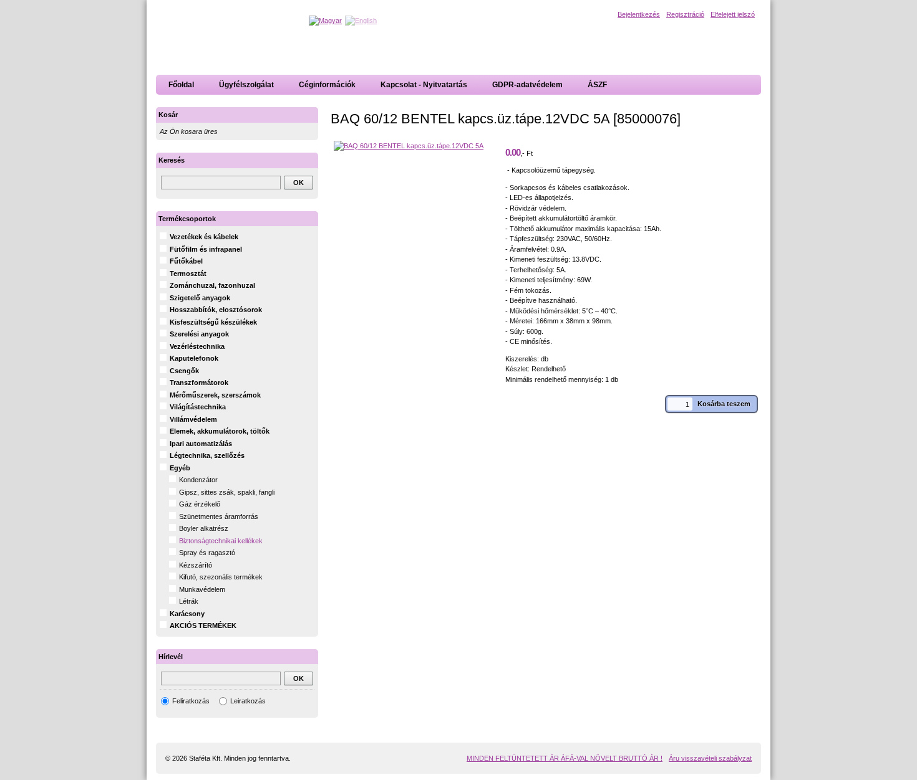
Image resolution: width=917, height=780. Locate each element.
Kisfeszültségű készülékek (213, 322)
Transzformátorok (199, 382)
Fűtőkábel (186, 261)
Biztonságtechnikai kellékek (221, 541)
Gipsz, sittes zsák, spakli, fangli (226, 492)
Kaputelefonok (194, 358)
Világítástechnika (198, 407)
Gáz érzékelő (199, 504)
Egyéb (180, 468)
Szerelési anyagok (199, 334)
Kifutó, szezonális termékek (221, 577)
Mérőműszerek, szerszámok (215, 395)
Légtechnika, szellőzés (207, 455)
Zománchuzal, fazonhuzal (212, 285)
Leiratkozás (248, 701)
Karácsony (187, 613)
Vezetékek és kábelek (204, 236)
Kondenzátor (198, 479)
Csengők (184, 370)
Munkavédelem (202, 589)
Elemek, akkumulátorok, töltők (219, 431)
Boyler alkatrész (203, 528)
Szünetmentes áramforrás (218, 516)
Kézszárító (195, 565)
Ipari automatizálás (201, 443)
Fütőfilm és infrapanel (206, 249)
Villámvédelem (193, 419)
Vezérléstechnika (197, 346)
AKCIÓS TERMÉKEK (203, 625)
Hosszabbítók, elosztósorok (216, 309)
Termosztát (188, 273)
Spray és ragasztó (207, 552)
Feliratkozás (191, 701)
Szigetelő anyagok (200, 298)
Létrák (188, 601)
